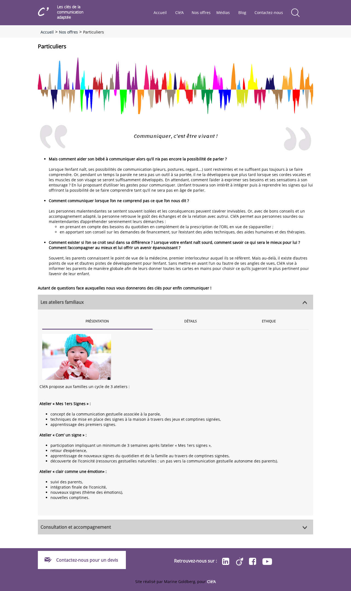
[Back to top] (345, 349)
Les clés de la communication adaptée (70, 12)
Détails (190, 321)
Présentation (97, 321)
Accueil (160, 12)
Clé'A (211, 581)
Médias (223, 12)
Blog (242, 12)
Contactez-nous (268, 12)
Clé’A (179, 12)
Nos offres (201, 12)
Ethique (269, 321)
